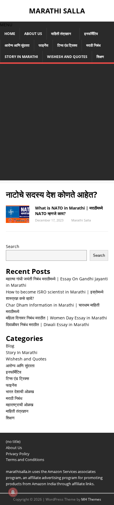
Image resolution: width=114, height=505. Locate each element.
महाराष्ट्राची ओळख (19, 404)
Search (12, 246)
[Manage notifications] (13, 492)
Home (9, 33)
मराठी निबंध (93, 45)
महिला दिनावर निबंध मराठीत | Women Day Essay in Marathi (56, 318)
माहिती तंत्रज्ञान (61, 33)
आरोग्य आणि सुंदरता (17, 45)
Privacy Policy (18, 453)
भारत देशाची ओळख (20, 391)
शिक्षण (100, 56)
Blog (10, 346)
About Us (33, 33)
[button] (6, 24)
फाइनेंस (43, 45)
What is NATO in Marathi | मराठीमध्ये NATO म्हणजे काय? (69, 210)
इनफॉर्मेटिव (91, 33)
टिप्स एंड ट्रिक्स (67, 45)
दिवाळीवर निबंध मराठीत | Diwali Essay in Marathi (47, 324)
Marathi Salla (81, 220)
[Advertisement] (57, 123)
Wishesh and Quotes (67, 56)
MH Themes (91, 499)
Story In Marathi (21, 56)
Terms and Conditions (25, 459)
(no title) (13, 441)
